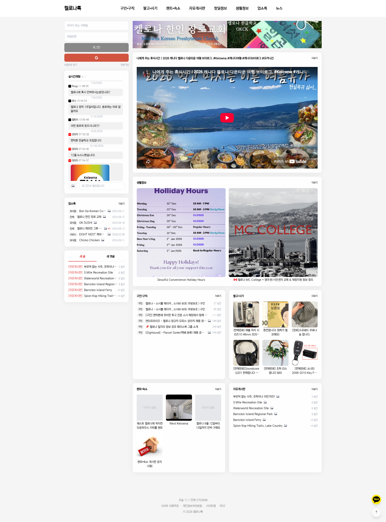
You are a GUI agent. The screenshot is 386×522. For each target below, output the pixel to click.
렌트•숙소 (173, 8)
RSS (222, 506)
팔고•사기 (150, 8)
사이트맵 (211, 506)
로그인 (96, 47)
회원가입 (125, 65)
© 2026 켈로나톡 (193, 511)
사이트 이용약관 (170, 506)
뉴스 (279, 8)
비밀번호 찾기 (70, 65)
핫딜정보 (220, 8)
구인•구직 (127, 8)
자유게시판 (197, 8)
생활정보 (242, 8)
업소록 (262, 8)
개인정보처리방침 (192, 506)
